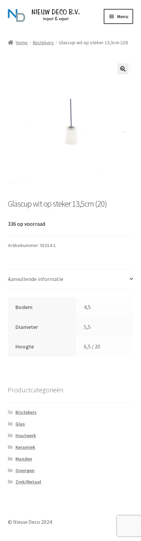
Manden (23, 459)
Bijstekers (43, 42)
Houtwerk (25, 435)
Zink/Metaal (28, 482)
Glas (20, 424)
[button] (122, 68)
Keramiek (25, 447)
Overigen (25, 470)
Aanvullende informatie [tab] (35, 278)
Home (22, 42)
